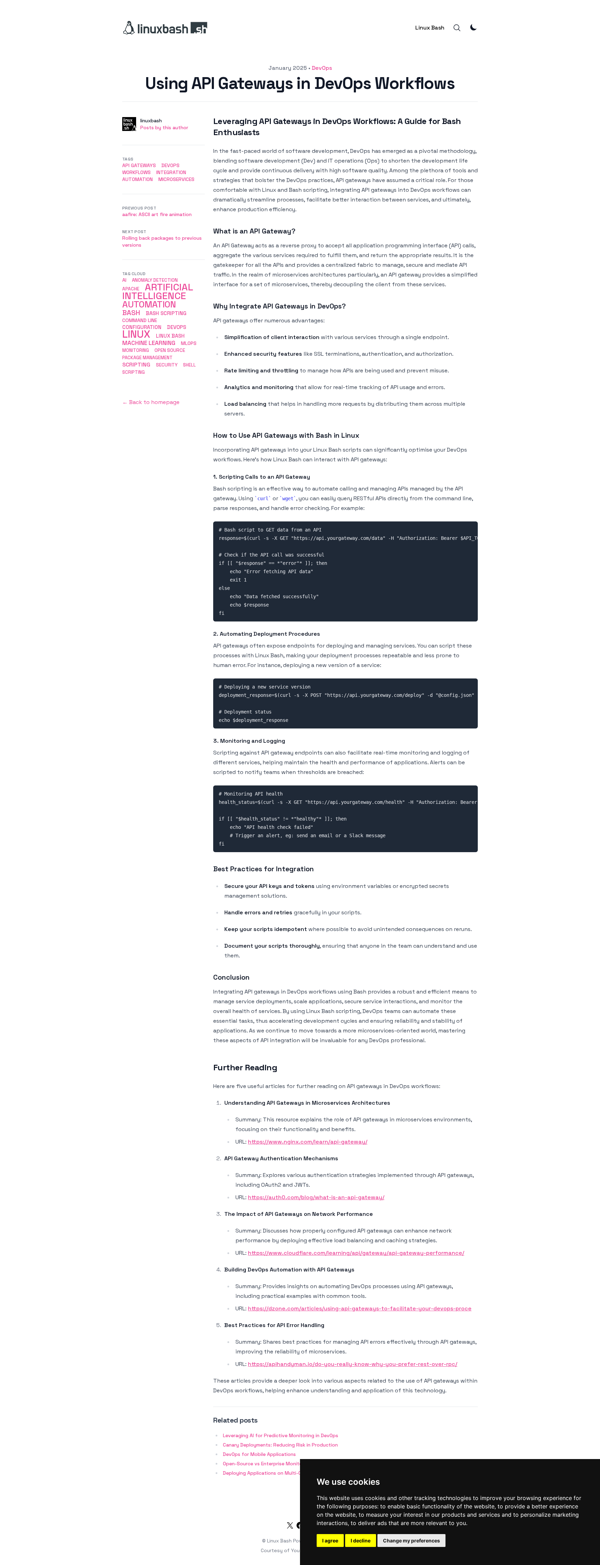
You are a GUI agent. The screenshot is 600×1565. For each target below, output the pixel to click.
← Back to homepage (151, 402)
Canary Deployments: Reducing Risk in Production (280, 1445)
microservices (176, 179)
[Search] (457, 28)
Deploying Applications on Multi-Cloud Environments (283, 1473)
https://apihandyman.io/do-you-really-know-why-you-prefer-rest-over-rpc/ (352, 1364)
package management (147, 358)
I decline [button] (360, 1540)
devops (176, 327)
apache (130, 289)
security (166, 365)
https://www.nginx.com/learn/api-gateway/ (307, 1141)
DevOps (322, 68)
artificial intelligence (157, 291)
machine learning (148, 343)
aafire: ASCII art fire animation (157, 214)
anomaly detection (155, 280)
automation (137, 179)
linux (136, 334)
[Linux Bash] (164, 28)
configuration (141, 327)
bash (131, 312)
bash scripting (166, 313)
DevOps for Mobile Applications (259, 1454)
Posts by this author (164, 127)
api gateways (139, 165)
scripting (136, 364)
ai (124, 280)
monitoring (135, 350)
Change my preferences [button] (411, 1540)
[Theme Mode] (473, 27)
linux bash (170, 336)
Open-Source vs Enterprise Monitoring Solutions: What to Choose (299, 1463)
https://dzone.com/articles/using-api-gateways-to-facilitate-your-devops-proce (360, 1308)
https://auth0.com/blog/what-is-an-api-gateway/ (316, 1197)
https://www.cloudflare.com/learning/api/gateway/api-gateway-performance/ (356, 1253)
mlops (189, 343)
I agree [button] (330, 1540)
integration (171, 172)
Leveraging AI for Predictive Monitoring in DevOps (280, 1435)
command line (139, 320)
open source (170, 350)
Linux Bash (429, 27)
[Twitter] (290, 1527)
